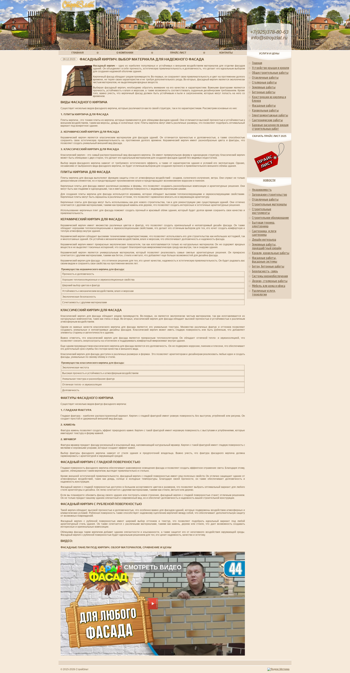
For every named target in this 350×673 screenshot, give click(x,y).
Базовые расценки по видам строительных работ (270, 126)
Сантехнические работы (267, 120)
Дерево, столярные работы (269, 281)
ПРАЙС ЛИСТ (178, 52)
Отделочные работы (265, 77)
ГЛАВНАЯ (77, 52)
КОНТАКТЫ (226, 52)
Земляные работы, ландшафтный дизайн (266, 246)
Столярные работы (264, 82)
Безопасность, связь (265, 271)
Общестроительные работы (270, 72)
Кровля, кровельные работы (270, 253)
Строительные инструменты (261, 211)
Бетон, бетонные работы (268, 266)
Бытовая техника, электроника (263, 224)
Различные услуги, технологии (264, 292)
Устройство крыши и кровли (270, 68)
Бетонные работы (263, 92)
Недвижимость (262, 189)
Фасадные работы (264, 105)
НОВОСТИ (269, 180)
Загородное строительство (269, 194)
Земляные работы (263, 87)
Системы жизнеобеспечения (270, 276)
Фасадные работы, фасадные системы (264, 259)
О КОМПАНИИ (124, 52)
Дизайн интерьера (264, 239)
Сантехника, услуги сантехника (264, 233)
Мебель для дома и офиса (268, 286)
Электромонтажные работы (270, 115)
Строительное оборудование (270, 217)
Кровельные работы (265, 110)
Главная (257, 63)
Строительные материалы (269, 204)
